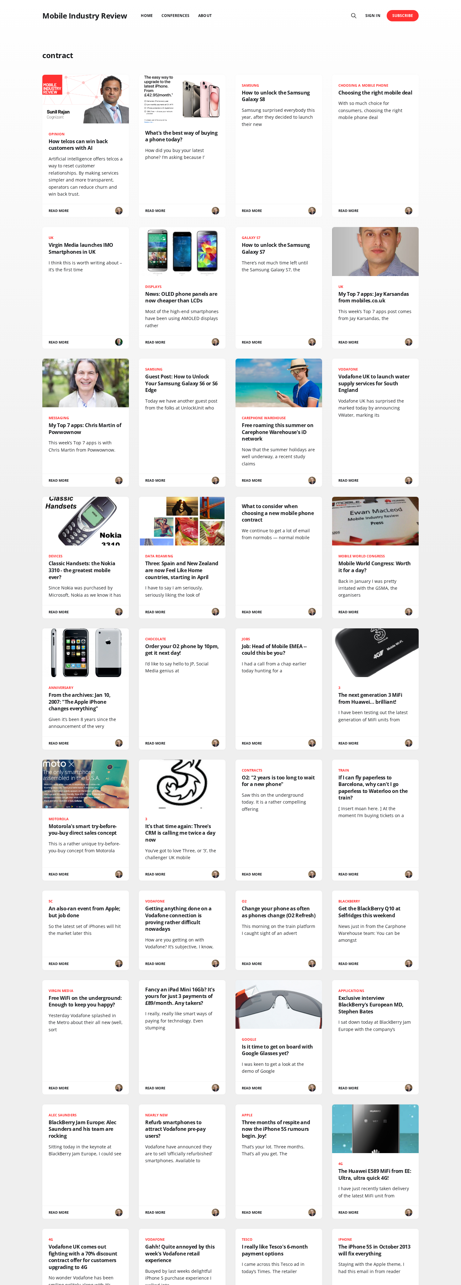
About (204, 15)
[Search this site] (353, 15)
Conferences (176, 15)
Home (146, 15)
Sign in (372, 15)
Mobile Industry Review (84, 15)
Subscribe (402, 15)
